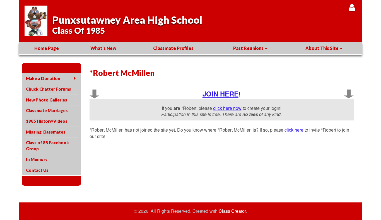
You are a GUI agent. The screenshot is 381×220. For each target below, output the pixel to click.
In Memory (36, 159)
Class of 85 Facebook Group (47, 145)
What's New (103, 48)
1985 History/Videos (46, 121)
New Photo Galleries (46, 99)
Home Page (46, 48)
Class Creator (232, 211)
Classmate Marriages (47, 110)
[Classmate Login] (351, 7)
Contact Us (37, 170)
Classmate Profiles (173, 48)
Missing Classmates (46, 131)
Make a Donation (43, 78)
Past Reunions (248, 48)
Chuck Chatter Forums (48, 88)
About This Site (322, 48)
